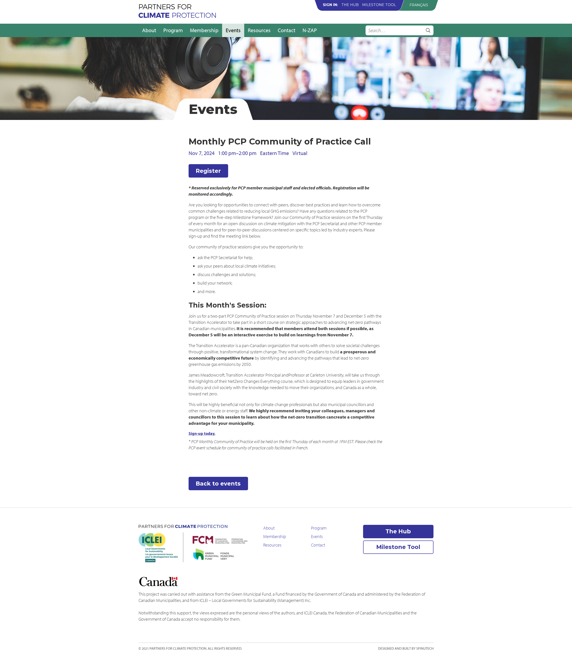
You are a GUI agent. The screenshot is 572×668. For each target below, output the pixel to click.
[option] (418, 5)
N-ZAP (310, 30)
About (149, 30)
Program (173, 30)
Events (233, 30)
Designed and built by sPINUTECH (405, 648)
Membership (204, 30)
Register (208, 171)
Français (419, 5)
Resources (259, 30)
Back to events (218, 483)
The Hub (350, 5)
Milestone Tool (379, 5)
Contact (286, 30)
